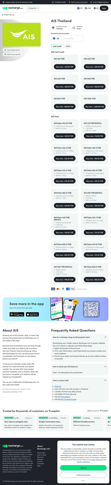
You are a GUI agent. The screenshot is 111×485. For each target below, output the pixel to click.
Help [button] (104, 8)
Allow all (83, 468)
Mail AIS (58, 386)
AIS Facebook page (68, 399)
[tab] (57, 46)
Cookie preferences (83, 475)
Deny (83, 480)
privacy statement (83, 462)
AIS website (65, 397)
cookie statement (97, 460)
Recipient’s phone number (60, 33)
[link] (17, 314)
